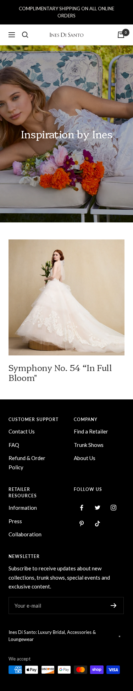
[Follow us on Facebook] (82, 508)
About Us (84, 458)
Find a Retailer (91, 431)
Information (23, 507)
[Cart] (120, 35)
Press (15, 521)
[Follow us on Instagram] (114, 508)
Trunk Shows (89, 445)
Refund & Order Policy (27, 462)
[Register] (114, 605)
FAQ (14, 445)
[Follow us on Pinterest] (82, 524)
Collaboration (25, 534)
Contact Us (22, 431)
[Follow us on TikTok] (98, 524)
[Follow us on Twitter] (98, 508)
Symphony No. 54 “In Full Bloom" (60, 372)
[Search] (25, 35)
